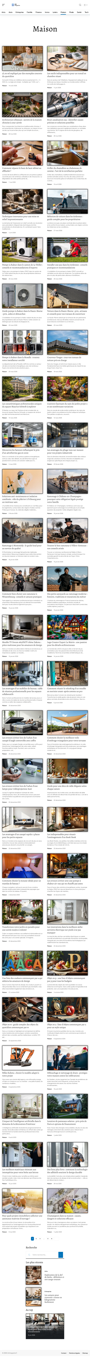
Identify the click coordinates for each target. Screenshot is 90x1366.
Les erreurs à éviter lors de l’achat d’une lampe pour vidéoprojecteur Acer (20, 787)
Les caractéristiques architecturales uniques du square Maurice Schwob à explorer (22, 405)
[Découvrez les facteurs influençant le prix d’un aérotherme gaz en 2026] (22, 435)
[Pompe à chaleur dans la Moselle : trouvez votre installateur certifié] (22, 342)
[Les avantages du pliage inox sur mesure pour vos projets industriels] (67, 435)
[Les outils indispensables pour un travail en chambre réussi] (67, 58)
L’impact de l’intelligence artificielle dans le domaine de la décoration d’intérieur (21, 1123)
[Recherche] (80, 5)
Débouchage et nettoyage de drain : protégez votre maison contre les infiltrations (67, 1074)
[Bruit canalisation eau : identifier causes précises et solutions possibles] (67, 105)
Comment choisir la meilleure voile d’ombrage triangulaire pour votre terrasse (66, 739)
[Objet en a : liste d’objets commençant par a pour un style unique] (67, 1009)
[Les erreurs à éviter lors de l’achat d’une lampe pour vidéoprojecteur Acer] (22, 771)
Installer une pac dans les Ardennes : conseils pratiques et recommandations (67, 266)
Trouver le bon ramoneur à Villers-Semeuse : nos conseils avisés (67, 547)
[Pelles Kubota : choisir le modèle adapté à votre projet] (22, 1058)
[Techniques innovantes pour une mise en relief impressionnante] (22, 201)
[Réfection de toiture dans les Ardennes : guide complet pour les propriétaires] (67, 201)
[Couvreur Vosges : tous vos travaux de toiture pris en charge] (67, 342)
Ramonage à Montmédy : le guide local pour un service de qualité (21, 547)
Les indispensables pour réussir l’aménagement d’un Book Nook (61, 836)
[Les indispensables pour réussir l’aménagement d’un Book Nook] (67, 819)
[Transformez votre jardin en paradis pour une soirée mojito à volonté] (22, 912)
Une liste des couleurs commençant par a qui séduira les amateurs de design (22, 980)
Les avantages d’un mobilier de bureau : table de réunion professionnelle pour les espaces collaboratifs (22, 691)
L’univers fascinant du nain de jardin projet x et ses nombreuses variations (67, 405)
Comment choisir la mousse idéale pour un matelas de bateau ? (21, 882)
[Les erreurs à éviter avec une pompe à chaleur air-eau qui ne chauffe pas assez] (67, 866)
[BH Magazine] (16, 5)
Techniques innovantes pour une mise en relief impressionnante (20, 218)
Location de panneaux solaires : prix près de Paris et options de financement (67, 1123)
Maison (4, 85)
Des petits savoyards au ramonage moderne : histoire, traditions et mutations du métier (67, 595)
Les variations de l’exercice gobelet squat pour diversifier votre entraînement (43, 1329)
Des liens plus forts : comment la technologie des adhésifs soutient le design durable (67, 1171)
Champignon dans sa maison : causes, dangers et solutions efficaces (64, 1217)
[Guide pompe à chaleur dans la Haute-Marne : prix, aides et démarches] (22, 296)
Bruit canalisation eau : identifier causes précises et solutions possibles (65, 121)
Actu (46, 1271)
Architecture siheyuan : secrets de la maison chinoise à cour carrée (22, 121)
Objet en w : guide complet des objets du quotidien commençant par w (20, 1026)
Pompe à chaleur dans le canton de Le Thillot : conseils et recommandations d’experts (22, 266)
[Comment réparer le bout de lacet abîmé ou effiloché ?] (22, 153)
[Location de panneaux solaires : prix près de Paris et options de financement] (67, 1106)
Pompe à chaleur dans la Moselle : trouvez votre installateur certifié (20, 359)
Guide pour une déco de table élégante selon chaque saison (67, 787)
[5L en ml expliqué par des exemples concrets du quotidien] (22, 58)
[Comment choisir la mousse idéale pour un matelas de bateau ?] (22, 866)
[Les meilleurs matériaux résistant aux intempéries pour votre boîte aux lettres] (22, 1154)
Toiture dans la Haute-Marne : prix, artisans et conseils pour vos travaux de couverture (67, 312)
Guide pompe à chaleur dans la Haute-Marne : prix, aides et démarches (22, 312)
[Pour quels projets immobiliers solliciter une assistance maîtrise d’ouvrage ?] (22, 1201)
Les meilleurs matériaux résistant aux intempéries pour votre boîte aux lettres (20, 1171)
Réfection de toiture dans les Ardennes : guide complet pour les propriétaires (65, 218)
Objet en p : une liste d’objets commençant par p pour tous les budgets (66, 980)
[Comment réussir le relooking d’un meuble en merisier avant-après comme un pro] (67, 673)
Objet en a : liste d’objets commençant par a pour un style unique (66, 1026)
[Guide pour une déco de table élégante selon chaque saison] (67, 771)
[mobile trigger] (4, 5)
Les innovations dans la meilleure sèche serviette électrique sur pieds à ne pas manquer (65, 929)
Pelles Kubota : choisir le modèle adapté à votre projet (20, 1074)
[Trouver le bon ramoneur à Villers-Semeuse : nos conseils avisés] (67, 530)
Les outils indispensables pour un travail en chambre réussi (66, 75)
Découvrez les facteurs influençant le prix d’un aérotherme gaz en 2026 (21, 451)
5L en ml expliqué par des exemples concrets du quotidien (22, 75)
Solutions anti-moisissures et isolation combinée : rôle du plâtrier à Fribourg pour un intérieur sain (21, 499)
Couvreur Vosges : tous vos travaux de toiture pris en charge (64, 359)
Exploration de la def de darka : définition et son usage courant (54, 1277)
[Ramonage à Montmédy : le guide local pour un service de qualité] (22, 530)
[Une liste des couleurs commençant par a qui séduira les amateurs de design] (22, 963)
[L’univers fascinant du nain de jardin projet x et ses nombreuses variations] (67, 389)
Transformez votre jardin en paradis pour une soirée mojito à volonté (21, 928)
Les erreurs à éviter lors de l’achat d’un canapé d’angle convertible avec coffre (19, 739)
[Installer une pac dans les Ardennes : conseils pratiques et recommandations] (67, 250)
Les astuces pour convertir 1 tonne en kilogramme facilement (53, 1298)
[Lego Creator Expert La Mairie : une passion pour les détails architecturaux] (67, 627)
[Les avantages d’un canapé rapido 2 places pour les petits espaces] (22, 819)
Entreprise (48, 1291)
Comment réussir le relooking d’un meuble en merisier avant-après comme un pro (66, 690)
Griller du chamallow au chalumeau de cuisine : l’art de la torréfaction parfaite (64, 169)
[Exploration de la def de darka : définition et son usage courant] (33, 1275)
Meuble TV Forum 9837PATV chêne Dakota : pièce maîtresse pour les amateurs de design (22, 644)
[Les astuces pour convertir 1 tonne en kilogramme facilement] (33, 1296)
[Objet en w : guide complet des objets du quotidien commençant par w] (22, 1009)
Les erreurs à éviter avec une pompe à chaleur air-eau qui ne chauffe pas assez (65, 882)
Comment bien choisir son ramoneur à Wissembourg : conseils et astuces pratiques (22, 595)
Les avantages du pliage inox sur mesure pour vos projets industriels (65, 451)
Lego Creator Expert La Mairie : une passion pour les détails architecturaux (67, 644)
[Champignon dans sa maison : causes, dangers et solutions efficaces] (67, 1201)
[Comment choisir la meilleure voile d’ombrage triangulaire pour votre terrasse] (67, 723)
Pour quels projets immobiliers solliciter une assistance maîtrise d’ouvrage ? (22, 1217)
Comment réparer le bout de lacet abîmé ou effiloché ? (21, 169)
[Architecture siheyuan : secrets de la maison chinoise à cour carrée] (22, 105)
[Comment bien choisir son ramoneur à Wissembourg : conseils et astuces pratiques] (22, 579)
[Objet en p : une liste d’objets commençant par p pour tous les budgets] (67, 963)
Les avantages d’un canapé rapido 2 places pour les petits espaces (21, 836)
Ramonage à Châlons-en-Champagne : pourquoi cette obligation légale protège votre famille (65, 499)
